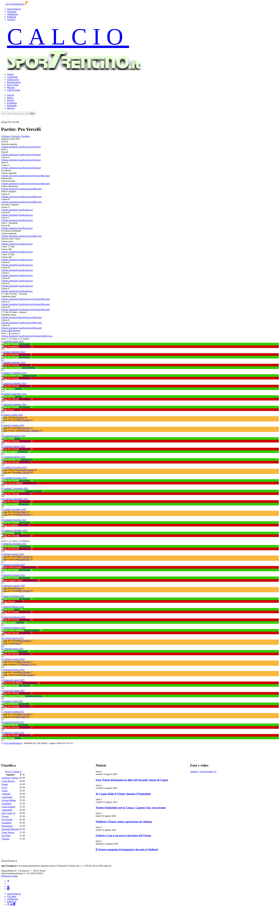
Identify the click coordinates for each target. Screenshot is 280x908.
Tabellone (22, 299)
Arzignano (23, 451)
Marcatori (45, 175)
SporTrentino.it (14, 9)
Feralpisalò (23, 525)
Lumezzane (24, 354)
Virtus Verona (27, 470)
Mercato (11, 87)
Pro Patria (21, 512)
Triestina (20, 417)
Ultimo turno (13, 79)
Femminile (12, 105)
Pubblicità (11, 17)
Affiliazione (12, 14)
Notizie (10, 74)
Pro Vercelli (24, 344)
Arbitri (44, 336)
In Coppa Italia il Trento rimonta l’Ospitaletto (123, 793)
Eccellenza (12, 103)
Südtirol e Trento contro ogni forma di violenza (124, 821)
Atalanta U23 (26, 459)
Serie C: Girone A (13, 771)
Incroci (29, 147)
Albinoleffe (24, 504)
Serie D (10, 100)
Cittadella (6, 794)
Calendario (12, 147)
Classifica (22, 147)
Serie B (10, 95)
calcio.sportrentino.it (14, 4)
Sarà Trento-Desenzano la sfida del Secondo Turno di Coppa (132, 779)
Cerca (49, 336)
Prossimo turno (14, 82)
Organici (37, 147)
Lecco (17, 409)
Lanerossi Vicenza (33, 491)
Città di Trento (13, 90)
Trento (17, 438)
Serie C (10, 97)
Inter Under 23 (8, 813)
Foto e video (13, 85)
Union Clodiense (31, 430)
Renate (18, 533)
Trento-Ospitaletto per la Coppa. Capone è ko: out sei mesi (131, 807)
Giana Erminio (28, 367)
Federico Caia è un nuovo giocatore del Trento (123, 835)
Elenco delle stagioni (10, 330)
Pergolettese (24, 346)
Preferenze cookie (9, 876)
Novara (18, 396)
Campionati (12, 77)
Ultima (4, 147)
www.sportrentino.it (13, 743)
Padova (18, 388)
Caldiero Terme (29, 375)
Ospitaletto (7, 823)
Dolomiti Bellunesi (10, 829)
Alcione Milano (29, 483)
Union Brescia (8, 781)
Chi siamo (11, 11)
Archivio (11, 19)
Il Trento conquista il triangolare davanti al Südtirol (127, 849)
